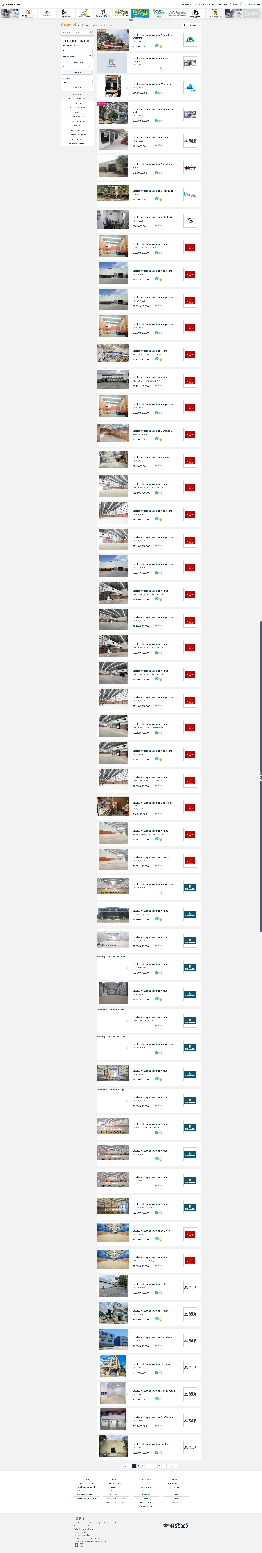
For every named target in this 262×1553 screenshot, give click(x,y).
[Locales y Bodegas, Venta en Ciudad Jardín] (113, 1393)
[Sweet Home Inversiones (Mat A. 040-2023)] (103, 13)
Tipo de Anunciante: (67, 78)
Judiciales (176, 1502)
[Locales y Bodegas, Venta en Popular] (113, 1313)
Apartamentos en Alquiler (116, 1483)
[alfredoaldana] (190, 247)
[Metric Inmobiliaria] (10, 13)
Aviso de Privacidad (80, 1532)
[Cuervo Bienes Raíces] (233, 13)
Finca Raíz (186, 4)
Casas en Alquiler (116, 1487)
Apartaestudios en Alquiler (116, 1491)
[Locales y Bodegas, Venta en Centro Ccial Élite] (113, 806)
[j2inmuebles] (190, 887)
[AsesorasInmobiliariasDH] (190, 221)
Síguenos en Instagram (145, 1506)
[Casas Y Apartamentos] (28, 13)
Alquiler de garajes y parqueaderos (116, 1502)
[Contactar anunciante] (160, 47)
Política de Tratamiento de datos (83, 1529)
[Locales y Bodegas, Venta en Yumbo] (113, 246)
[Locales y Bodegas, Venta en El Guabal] (113, 1366)
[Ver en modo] (184, 25)
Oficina (146, 1483)
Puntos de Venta (146, 1487)
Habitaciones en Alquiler (116, 1494)
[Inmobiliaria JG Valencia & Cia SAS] (66, 13)
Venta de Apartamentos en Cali (86, 1487)
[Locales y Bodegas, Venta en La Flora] (113, 1446)
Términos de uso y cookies (82, 1535)
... (164, 1466)
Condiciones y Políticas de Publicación (85, 1526)
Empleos (175, 1494)
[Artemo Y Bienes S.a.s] (122, 13)
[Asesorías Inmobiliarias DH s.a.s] (252, 13)
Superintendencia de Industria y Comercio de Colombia (90, 1541)
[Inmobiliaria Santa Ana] (47, 13)
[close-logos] (131, 19)
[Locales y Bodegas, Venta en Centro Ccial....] (113, 40)
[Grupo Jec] (215, 13)
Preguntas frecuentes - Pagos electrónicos (86, 1538)
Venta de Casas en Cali (86, 1483)
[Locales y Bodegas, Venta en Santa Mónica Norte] (113, 113)
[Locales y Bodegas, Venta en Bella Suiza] (113, 1286)
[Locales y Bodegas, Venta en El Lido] (113, 139)
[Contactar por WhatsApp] (157, 47)
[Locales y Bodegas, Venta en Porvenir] (113, 459)
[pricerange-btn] (89, 67)
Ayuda (146, 1498)
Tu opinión (261, 775)
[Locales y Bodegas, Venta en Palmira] (113, 353)
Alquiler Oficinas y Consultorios (116, 1498)
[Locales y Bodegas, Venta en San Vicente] (113, 1419)
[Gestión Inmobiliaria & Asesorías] (84, 13)
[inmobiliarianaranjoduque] (190, 87)
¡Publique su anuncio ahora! (176, 1483)
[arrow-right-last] (174, 1466)
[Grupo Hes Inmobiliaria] (196, 13)
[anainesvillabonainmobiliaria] (190, 40)
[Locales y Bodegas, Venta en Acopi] (113, 939)
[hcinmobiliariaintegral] (190, 167)
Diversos (175, 1498)
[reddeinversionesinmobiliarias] (190, 141)
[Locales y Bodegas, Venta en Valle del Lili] (113, 219)
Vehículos (176, 1491)
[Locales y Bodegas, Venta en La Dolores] (113, 1233)
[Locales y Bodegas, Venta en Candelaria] (113, 166)
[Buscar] (90, 32)
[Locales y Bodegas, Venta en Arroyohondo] (113, 273)
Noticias (210, 4)
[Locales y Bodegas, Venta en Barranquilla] (113, 193)
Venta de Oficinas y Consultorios (86, 1494)
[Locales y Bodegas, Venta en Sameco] (113, 859)
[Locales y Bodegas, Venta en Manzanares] (113, 86)
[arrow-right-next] (168, 1466)
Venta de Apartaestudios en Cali (86, 1491)
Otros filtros (76, 72)
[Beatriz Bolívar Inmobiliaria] (177, 13)
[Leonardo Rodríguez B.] (140, 13)
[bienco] (190, 194)
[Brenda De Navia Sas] (159, 13)
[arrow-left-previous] (130, 1466)
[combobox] (77, 32)
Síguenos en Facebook (146, 1502)
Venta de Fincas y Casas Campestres (86, 1498)
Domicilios (146, 1491)
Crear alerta (78, 88)
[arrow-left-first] (124, 1466)
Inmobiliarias (199, 4)
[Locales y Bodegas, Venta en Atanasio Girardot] (113, 63)
